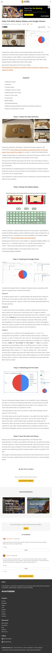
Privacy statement (28, 647)
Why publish (5, 623)
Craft (3, 607)
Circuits (14, 24)
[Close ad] (49, 7)
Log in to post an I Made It (26, 481)
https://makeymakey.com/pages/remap (23, 238)
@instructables (8, 638)
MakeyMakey (9, 539)
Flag (5, 547)
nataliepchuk (6, 24)
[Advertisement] (26, 12)
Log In (26, 528)
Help (3, 627)
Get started (4, 625)
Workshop (4, 603)
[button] (2, 2)
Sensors (19, 24)
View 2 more (42, 140)
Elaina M (8, 555)
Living (3, 612)
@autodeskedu (7, 642)
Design (3, 605)
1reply (5, 571)
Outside (4, 614)
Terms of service (18, 647)
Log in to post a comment (26, 576)
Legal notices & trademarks (34, 650)
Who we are (5, 632)
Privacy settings (38, 647)
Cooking (4, 609)
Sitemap (4, 629)
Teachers (4, 616)
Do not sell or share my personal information (14, 650)
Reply (26, 550)
